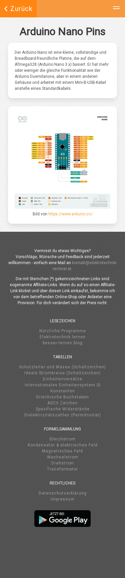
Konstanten (62, 391)
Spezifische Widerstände (63, 409)
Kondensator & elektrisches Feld (63, 445)
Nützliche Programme (62, 331)
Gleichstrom (62, 439)
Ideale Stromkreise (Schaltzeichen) (62, 373)
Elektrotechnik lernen (63, 337)
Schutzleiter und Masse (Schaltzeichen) (62, 367)
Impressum (63, 499)
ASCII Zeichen (62, 403)
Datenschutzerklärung (63, 493)
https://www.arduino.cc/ (70, 214)
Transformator (62, 469)
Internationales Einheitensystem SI (63, 385)
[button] (116, 8)
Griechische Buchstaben (62, 397)
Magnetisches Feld (62, 451)
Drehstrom (62, 463)
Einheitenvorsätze (62, 379)
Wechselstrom (62, 457)
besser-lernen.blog (63, 343)
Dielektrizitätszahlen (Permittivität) (62, 415)
